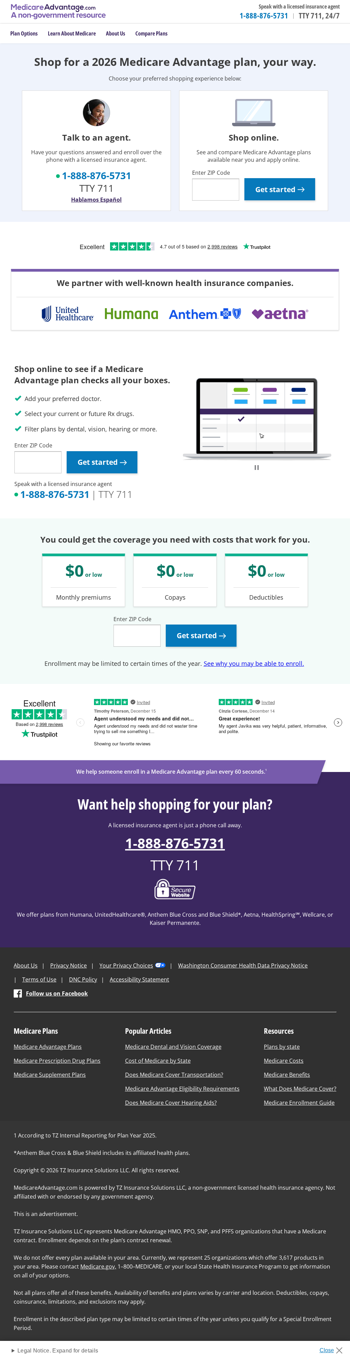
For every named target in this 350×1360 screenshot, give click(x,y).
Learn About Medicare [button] (72, 33)
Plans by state (282, 1046)
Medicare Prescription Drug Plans (57, 1060)
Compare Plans (151, 33)
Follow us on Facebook (57, 993)
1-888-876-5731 (264, 15)
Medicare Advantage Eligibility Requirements (182, 1088)
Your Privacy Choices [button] (126, 965)
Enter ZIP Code (211, 172)
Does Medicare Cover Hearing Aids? (171, 1102)
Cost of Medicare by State (158, 1060)
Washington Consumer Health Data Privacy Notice (243, 965)
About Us (26, 965)
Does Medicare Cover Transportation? (174, 1074)
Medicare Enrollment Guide (299, 1102)
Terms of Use (39, 979)
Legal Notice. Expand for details (57, 1351)
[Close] (333, 1348)
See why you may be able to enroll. (254, 663)
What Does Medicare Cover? (300, 1088)
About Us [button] (115, 33)
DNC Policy (83, 979)
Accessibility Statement (139, 979)
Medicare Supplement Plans (50, 1074)
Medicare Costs (284, 1060)
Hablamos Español (96, 199)
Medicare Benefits (287, 1074)
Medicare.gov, (98, 1266)
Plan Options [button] (24, 33)
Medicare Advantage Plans (48, 1046)
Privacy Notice (68, 965)
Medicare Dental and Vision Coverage (173, 1046)
